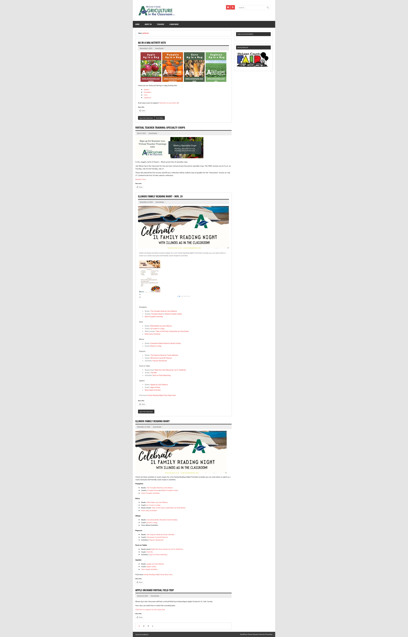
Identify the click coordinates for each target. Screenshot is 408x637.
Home (137, 24)
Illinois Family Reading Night (152, 421)
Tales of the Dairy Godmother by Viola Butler (172, 331)
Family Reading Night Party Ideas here (161, 395)
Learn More (174, 24)
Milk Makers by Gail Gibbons (161, 326)
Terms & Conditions (141, 634)
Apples (146, 89)
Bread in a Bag (155, 346)
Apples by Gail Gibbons (159, 385)
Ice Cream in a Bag (157, 329)
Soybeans (147, 97)
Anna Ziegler (159, 48)
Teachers (160, 24)
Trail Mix (153, 373)
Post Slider (159, 118)
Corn (145, 95)
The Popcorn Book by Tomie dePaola (164, 355)
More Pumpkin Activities (154, 317)
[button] (183, 294)
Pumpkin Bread (157, 314)
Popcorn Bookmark (159, 361)
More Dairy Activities (152, 334)
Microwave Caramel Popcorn (161, 358)
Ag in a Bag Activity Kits (152, 42)
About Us (148, 24)
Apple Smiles (155, 387)
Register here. (140, 179)
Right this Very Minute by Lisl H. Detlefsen (170, 370)
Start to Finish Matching (161, 375)
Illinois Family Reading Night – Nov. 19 (160, 196)
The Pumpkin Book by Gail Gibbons (163, 311)
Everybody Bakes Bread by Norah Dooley (165, 343)
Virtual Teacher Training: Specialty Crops (160, 127)
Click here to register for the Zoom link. (150, 609)
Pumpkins (148, 92)
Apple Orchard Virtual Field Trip (154, 590)
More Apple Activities (153, 390)
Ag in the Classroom (146, 118)
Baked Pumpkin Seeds (173, 314)
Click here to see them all (168, 103)
